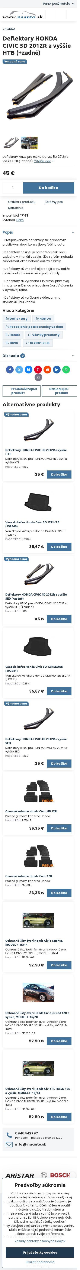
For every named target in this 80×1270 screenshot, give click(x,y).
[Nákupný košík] (61, 14)
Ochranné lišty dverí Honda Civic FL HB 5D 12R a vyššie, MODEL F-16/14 (37, 1091)
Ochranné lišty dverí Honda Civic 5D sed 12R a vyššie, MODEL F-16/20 (37, 1015)
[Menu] (72, 14)
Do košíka (48, 187)
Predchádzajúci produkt (24, 391)
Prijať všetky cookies (40, 1252)
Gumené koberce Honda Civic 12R (28, 876)
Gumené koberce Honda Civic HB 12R (31, 811)
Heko (20, 220)
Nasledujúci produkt (58, 391)
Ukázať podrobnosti (40, 1262)
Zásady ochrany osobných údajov (40, 1241)
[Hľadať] (51, 14)
